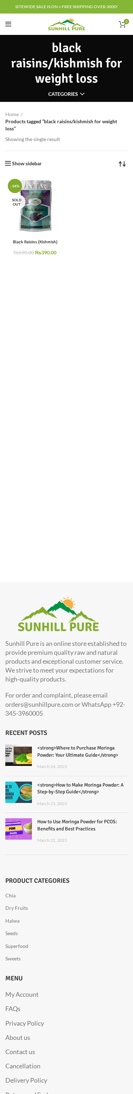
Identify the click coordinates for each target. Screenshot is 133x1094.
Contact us (20, 1052)
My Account (22, 994)
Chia (10, 895)
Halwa (12, 921)
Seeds (11, 933)
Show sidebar (27, 163)
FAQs (13, 1008)
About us (17, 1037)
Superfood (16, 946)
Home (12, 114)
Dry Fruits (16, 908)
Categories (63, 94)
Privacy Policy (24, 1023)
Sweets (13, 958)
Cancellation (22, 1066)
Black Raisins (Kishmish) (35, 242)
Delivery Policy (26, 1080)
